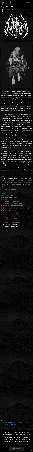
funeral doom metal (21, 427)
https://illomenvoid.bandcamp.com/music (14, 424)
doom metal (12, 427)
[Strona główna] (2, 2)
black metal (6, 427)
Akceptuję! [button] (16, 448)
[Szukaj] (2, 7)
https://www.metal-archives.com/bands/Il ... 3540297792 (16, 422)
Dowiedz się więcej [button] (23, 444)
